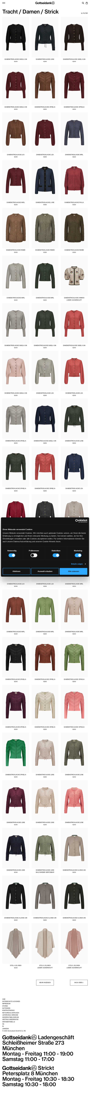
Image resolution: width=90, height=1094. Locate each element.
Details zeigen (77, 564)
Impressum (6, 1003)
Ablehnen (16, 571)
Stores (5, 1006)
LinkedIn (5, 1028)
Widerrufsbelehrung (10, 1017)
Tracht (10, 11)
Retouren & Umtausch (10, 1013)
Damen (31, 11)
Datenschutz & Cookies (11, 1001)
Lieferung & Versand (10, 1015)
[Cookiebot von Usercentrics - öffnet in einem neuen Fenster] (77, 521)
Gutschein (6, 1008)
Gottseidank (45, 2)
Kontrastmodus (8, 1010)
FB (3, 1024)
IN (3, 1026)
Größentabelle (8, 1022)
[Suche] (83, 3)
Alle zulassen (73, 571)
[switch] (34, 555)
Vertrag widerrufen (10, 1019)
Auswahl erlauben (45, 571)
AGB (3, 999)
